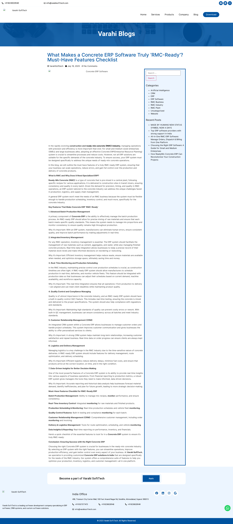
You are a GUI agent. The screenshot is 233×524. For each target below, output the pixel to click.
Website (154, 113)
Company (184, 14)
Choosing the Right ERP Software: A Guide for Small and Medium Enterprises (167, 148)
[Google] (175, 493)
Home (143, 14)
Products (169, 14)
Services (155, 14)
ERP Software (157, 99)
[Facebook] (221, 3)
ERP (152, 96)
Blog (196, 14)
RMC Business (157, 102)
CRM (153, 93)
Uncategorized (157, 111)
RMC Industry (157, 105)
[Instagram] (230, 3)
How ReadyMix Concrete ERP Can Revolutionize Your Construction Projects (166, 157)
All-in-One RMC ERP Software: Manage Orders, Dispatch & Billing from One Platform (166, 139)
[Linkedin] (225, 3)
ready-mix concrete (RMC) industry (103, 146)
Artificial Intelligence (160, 90)
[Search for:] (163, 73)
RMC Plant (155, 108)
